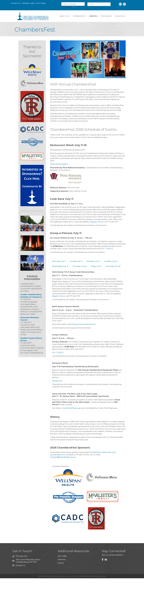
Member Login (28, 3)
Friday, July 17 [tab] (96, 266)
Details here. (57, 381)
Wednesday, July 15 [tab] (60, 266)
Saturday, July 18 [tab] (113, 266)
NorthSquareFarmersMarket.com (81, 324)
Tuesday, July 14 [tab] (110, 261)
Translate (80, 7)
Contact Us (15, 3)
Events (61, 563)
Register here (96, 222)
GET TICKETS (58, 353)
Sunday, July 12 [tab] (76, 261)
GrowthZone (101, 576)
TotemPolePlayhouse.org (73, 408)
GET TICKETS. (107, 249)
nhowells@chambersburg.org (63, 457)
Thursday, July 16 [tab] (79, 266)
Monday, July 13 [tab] (93, 261)
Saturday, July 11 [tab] (59, 261)
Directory (62, 559)
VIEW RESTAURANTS (59, 164)
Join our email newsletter (112, 555)
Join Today (40, 3)
